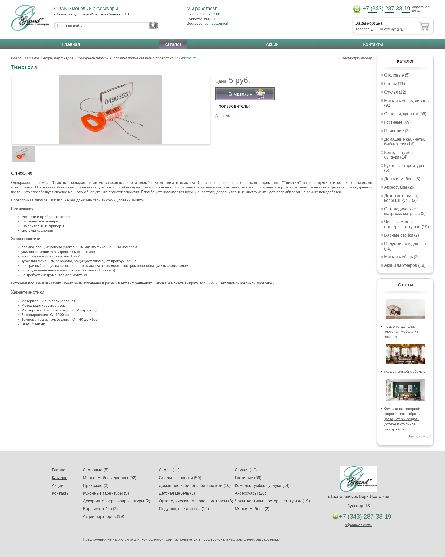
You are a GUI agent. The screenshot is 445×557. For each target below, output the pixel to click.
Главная (71, 44)
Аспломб (222, 115)
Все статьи (419, 437)
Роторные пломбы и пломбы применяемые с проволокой (126, 58)
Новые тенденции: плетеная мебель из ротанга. (401, 331)
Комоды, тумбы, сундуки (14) (399, 154)
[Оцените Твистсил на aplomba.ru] (111, 109)
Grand (16, 58)
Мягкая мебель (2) (401, 257)
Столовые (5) (397, 75)
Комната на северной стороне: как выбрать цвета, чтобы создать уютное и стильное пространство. (402, 418)
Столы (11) (394, 83)
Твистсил (24, 67)
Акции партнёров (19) (404, 265)
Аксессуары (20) (399, 187)
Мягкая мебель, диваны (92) (109, 478)
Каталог (173, 44)
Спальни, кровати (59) (405, 114)
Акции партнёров (58, 58)
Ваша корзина (369, 23)
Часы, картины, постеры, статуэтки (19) (406, 224)
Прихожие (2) (397, 131)
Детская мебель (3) (402, 179)
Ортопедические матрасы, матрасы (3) (405, 211)
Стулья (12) (395, 92)
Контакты (373, 44)
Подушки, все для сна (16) (184, 508)
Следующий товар (355, 58)
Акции (272, 44)
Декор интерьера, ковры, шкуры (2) (401, 198)
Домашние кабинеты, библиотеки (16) (404, 141)
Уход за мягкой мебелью (404, 371)
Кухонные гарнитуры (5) (106, 493)
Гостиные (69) (397, 122)
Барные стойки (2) (401, 235)
